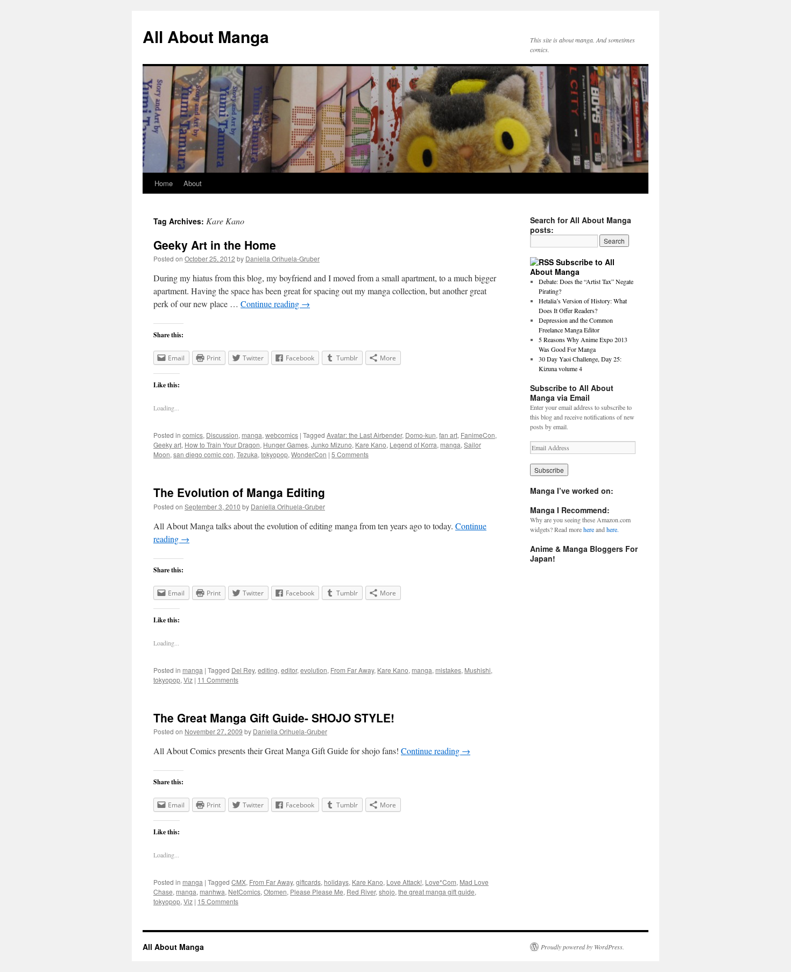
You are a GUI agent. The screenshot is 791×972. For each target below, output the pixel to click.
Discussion (222, 434)
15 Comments (217, 901)
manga (252, 434)
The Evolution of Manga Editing (239, 492)
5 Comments (350, 454)
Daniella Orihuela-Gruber (282, 258)
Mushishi (477, 670)
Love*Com (440, 881)
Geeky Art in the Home (214, 245)
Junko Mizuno (331, 444)
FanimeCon (478, 434)
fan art (448, 434)
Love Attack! (404, 881)
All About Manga (206, 36)
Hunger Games (285, 444)
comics (192, 434)
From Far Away (352, 670)
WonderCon (309, 454)
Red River (361, 891)
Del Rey (243, 670)
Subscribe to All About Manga (572, 267)
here (588, 529)
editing (268, 670)
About (192, 183)
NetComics (244, 891)
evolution (313, 670)
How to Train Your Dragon (222, 444)
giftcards (308, 881)
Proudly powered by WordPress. (582, 946)
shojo (387, 891)
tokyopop (274, 454)
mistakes (448, 670)
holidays (336, 881)
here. (612, 529)
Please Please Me (316, 891)
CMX (238, 881)
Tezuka (247, 454)
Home (163, 183)
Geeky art (167, 444)
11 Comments (217, 679)
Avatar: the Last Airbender (364, 434)
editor (289, 670)
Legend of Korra (413, 444)
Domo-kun (420, 434)
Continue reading (275, 303)
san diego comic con (203, 454)
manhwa (212, 891)
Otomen (275, 891)
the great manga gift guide (436, 891)
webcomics (281, 434)
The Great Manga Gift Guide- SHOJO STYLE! (273, 718)
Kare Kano (370, 444)
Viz (188, 679)
